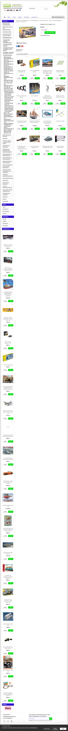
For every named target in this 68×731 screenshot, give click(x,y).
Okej (63, 728)
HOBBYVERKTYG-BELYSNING (6, 146)
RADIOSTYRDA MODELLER (6, 183)
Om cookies (5, 225)
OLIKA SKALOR (7, 95)
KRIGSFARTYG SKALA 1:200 (8, 78)
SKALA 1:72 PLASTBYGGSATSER (8, 105)
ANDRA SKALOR (7, 57)
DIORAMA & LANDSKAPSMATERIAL (7, 175)
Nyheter (20, 17)
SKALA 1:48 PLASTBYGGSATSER (8, 102)
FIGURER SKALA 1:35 (8, 69)
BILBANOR (5, 138)
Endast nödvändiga (55, 729)
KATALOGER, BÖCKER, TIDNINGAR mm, (7, 190)
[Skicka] (50, 718)
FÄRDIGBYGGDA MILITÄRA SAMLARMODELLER (7, 41)
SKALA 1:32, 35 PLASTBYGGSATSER (8, 99)
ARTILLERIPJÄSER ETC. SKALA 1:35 (8, 59)
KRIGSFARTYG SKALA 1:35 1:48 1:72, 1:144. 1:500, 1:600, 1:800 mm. (8, 82)
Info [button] (5, 251)
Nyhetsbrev (26, 17)
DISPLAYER (5, 196)
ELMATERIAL (5, 180)
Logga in (4, 213)
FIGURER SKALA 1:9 (8, 66)
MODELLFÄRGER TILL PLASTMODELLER (7, 154)
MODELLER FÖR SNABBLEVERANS (6, 24)
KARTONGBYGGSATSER (8, 178)
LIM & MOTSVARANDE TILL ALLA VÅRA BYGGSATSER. (7, 166)
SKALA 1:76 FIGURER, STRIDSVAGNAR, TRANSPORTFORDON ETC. (8, 116)
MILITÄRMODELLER (7, 37)
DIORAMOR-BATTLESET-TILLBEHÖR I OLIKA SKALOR (8, 49)
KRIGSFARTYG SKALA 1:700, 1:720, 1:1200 (8, 89)
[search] (46, 8)
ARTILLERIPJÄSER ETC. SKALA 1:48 (8, 62)
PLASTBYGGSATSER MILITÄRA (7, 45)
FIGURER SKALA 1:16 (8, 68)
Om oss (14, 17)
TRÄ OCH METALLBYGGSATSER (7, 187)
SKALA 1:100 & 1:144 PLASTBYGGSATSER (8, 108)
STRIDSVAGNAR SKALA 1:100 (9, 121)
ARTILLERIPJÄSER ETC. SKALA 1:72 (8, 64)
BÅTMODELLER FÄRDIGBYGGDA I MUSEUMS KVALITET (7, 151)
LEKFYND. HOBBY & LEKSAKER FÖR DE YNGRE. (7, 142)
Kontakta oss (35, 17)
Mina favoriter (6, 211)
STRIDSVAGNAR (7, 119)
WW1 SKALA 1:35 (7, 132)
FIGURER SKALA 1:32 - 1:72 (8, 74)
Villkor (9, 17)
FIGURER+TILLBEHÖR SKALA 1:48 (8, 71)
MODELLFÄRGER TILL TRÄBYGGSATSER (7, 162)
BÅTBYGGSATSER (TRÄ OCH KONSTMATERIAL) (7, 28)
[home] (4, 17)
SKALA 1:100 (6, 112)
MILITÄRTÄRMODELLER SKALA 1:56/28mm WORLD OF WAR (9, 130)
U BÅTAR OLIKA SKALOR (7, 126)
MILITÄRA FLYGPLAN (8, 91)
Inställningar (47, 728)
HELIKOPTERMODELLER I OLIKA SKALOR (9, 93)
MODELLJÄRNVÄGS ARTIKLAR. (7, 135)
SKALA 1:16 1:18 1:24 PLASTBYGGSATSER (9, 97)
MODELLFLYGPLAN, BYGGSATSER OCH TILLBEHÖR (7, 171)
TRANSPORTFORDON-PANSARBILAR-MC (8, 124)
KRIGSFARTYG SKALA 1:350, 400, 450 (8, 86)
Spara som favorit (22, 43)
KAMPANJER (5, 201)
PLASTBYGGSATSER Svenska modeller (7, 34)
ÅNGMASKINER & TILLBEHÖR (6, 194)
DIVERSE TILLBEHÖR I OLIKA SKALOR (8, 110)
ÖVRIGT (4, 199)
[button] (10, 251)
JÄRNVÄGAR (6, 76)
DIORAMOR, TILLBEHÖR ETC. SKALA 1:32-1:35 (8, 53)
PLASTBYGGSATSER (7, 31)
